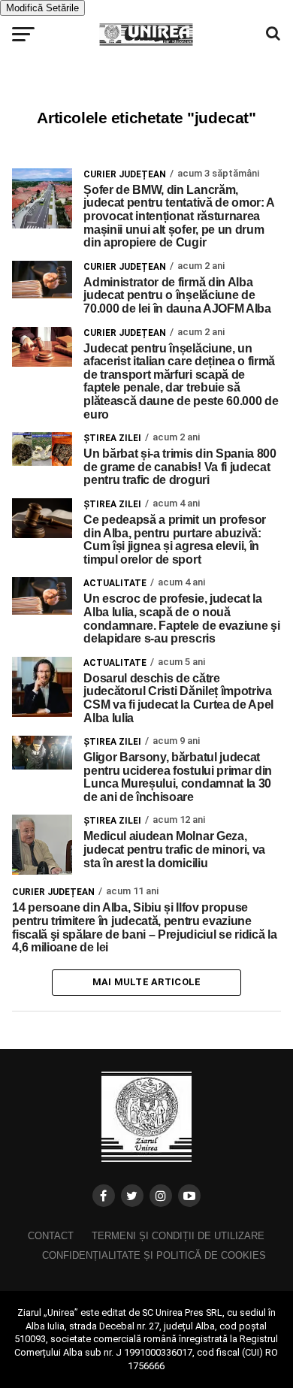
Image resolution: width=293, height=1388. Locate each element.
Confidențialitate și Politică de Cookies (154, 1255)
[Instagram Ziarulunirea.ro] (161, 1195)
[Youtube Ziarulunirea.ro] (189, 1195)
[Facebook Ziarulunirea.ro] (103, 1195)
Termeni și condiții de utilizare (178, 1235)
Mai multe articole (146, 981)
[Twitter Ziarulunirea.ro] (132, 1195)
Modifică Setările (42, 8)
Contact (51, 1235)
